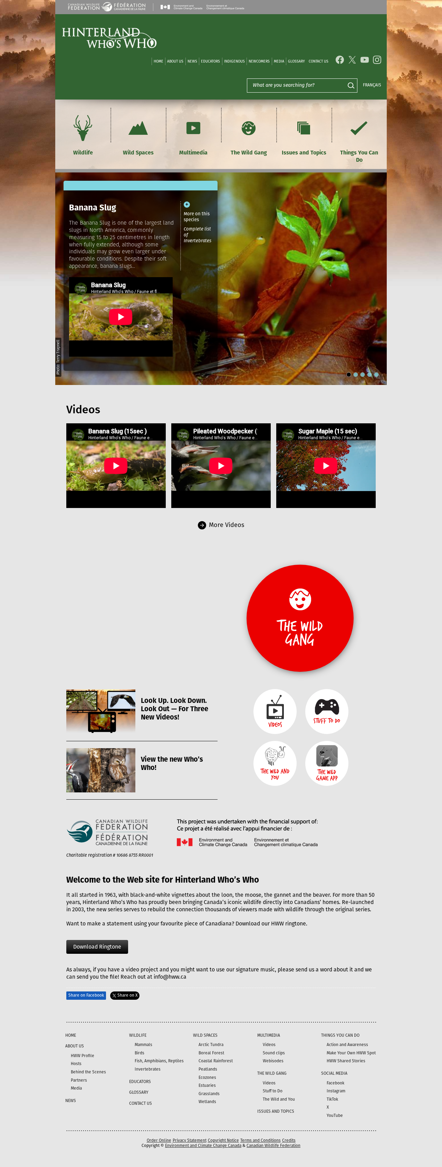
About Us (175, 61)
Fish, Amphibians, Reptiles (159, 1060)
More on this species (197, 216)
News (192, 61)
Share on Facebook (86, 995)
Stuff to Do (272, 1091)
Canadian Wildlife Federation (273, 1145)
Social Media (334, 1073)
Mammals (143, 1044)
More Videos (226, 525)
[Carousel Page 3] (363, 375)
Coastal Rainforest (216, 1060)
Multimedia (193, 152)
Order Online (159, 1140)
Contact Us (318, 61)
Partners (79, 1080)
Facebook (335, 1083)
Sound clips (274, 1053)
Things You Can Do (359, 156)
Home (158, 61)
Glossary (296, 61)
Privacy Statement (189, 1140)
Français (372, 85)
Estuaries (207, 1085)
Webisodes (273, 1060)
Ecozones (207, 1077)
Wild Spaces (138, 152)
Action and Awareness (347, 1044)
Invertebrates (148, 1069)
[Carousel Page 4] (369, 375)
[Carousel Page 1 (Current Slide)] (349, 375)
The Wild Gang (249, 152)
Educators (210, 61)
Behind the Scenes (88, 1072)
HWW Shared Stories (346, 1060)
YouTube (335, 1115)
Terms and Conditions (260, 1140)
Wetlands (207, 1101)
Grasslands (209, 1093)
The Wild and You (279, 1099)
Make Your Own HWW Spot (351, 1053)
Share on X (127, 995)
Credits (289, 1140)
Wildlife (83, 152)
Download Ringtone (97, 946)
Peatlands (208, 1069)
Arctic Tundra (211, 1044)
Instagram (336, 1091)
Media (279, 61)
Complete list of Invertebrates (197, 234)
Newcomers (259, 61)
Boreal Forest (211, 1053)
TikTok (332, 1099)
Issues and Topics (304, 152)
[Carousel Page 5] (376, 375)
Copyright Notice (223, 1140)
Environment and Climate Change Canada (203, 1145)
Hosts (76, 1063)
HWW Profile (82, 1055)
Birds (139, 1053)
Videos (269, 1044)
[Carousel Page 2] (356, 375)
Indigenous (234, 61)
